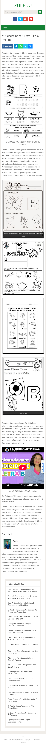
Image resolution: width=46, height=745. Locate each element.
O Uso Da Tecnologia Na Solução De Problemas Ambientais (22, 611)
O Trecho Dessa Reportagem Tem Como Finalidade (21, 707)
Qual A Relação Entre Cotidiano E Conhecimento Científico (21, 604)
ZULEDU (23, 5)
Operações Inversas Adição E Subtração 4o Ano (19, 721)
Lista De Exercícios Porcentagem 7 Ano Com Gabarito (22, 631)
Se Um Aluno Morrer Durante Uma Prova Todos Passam (21, 638)
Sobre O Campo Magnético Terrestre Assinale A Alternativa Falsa (22, 597)
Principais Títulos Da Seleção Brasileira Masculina (19, 625)
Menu (5, 28)
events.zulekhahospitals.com (13, 739)
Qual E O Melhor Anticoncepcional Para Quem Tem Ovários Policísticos (22, 590)
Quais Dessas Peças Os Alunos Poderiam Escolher (20, 679)
